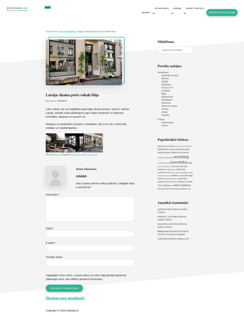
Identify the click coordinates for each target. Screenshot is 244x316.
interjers (79, 155)
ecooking (181, 157)
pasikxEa (162, 209)
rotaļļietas (174, 175)
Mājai (55, 155)
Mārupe (177, 172)
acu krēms (170, 146)
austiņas (178, 149)
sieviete (174, 181)
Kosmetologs (167, 122)
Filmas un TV (167, 88)
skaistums (181, 182)
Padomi (161, 119)
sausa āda (183, 175)
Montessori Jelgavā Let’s (178, 239)
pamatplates (184, 172)
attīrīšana (171, 149)
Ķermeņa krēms (164, 189)
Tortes (160, 185)
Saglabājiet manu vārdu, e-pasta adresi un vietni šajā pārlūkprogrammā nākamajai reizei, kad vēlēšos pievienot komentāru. (86, 277)
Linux (159, 166)
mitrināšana (181, 169)
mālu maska (171, 172)
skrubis (189, 182)
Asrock (177, 146)
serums (168, 182)
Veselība (165, 115)
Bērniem (165, 78)
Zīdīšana (166, 185)
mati (173, 166)
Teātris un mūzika (169, 106)
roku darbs (94, 155)
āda (172, 185)
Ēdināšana (166, 84)
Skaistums (166, 103)
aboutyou (161, 146)
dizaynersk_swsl (165, 224)
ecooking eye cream (164, 163)
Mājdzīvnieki (167, 97)
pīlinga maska (166, 175)
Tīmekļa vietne (54, 257)
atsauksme (163, 149)
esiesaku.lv (17, 8)
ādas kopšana (182, 185)
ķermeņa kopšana (179, 189)
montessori (162, 172)
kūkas (189, 163)
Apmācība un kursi (169, 75)
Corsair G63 (161, 157)
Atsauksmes (163, 72)
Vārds (50, 228)
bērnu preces (183, 152)
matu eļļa (179, 166)
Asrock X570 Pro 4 (186, 146)
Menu (47, 7)
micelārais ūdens (170, 169)
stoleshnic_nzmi (165, 216)
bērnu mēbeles (171, 152)
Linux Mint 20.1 (166, 166)
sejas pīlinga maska (171, 178)
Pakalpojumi (167, 100)
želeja (189, 189)
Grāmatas (165, 91)
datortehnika (169, 157)
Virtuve (164, 125)
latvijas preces (86, 155)
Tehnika (165, 109)
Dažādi (164, 81)
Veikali (60, 155)
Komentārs (53, 194)
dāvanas (73, 155)
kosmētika (179, 162)
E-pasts (51, 242)
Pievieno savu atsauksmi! (65, 298)
